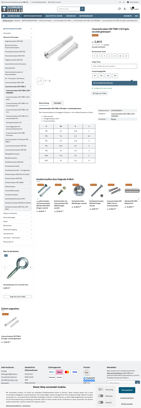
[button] (119, 9)
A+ (120, 2)
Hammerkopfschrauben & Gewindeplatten (14, 73)
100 (102, 75)
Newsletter (5, 383)
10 (121, 56)
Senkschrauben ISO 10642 (14, 182)
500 (116, 75)
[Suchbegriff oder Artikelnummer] (82, 9)
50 (95, 75)
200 (109, 75)
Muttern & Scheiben (10, 213)
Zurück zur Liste (8, 20)
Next (138, 199)
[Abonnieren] (137, 383)
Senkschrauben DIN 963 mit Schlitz (17, 174)
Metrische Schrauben (11, 37)
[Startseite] (3, 15)
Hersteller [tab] (57, 103)
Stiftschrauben (10, 187)
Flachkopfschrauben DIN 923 (15, 52)
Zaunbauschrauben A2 (13, 122)
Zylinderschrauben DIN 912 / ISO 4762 (16, 208)
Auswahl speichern (127, 398)
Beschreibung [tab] (44, 103)
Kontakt (4, 371)
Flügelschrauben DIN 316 (14, 60)
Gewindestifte (10, 68)
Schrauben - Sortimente (11, 238)
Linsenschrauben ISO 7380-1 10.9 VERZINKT (18, 92)
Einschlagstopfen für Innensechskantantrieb (14, 128)
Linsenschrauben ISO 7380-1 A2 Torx (17, 111)
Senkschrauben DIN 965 (13, 178)
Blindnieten (7, 226)
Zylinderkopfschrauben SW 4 (15, 199)
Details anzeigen (127, 404)
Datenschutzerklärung (114, 373)
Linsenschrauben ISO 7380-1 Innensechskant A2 (17, 104)
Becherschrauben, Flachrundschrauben (12, 46)
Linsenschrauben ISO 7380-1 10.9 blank (18, 98)
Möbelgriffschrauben (12, 154)
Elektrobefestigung (10, 230)
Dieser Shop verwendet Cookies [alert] (49, 386)
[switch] (100, 389)
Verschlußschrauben (12, 191)
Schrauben (7, 33)
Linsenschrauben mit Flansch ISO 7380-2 (16, 140)
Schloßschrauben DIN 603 (14, 162)
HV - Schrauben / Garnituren (15, 78)
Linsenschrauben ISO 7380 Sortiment (15, 134)
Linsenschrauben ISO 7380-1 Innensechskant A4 (17, 117)
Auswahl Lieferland (98, 47)
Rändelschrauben (11, 158)
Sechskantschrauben (12, 166)
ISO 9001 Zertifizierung (9, 380)
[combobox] (114, 66)
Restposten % (8, 242)
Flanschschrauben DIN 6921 (15, 56)
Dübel (5, 221)
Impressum (29, 374)
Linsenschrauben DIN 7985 (14, 82)
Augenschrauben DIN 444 (14, 41)
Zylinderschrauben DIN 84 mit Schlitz (18, 203)
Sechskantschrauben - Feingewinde (17, 170)
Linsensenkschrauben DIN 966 (15, 150)
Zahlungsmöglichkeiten (9, 374)
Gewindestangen (9, 217)
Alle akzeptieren (127, 390)
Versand (106, 44)
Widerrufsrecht (30, 383)
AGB (26, 380)
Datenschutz (29, 377)
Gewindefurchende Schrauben (15, 64)
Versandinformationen (9, 377)
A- (124, 2)
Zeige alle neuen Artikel (17, 297)
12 (127, 56)
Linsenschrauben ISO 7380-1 (15, 87)
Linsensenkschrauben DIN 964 (15, 146)
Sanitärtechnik (8, 234)
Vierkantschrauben (11, 195)
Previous (38, 199)
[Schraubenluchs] (12, 9)
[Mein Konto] (124, 9)
